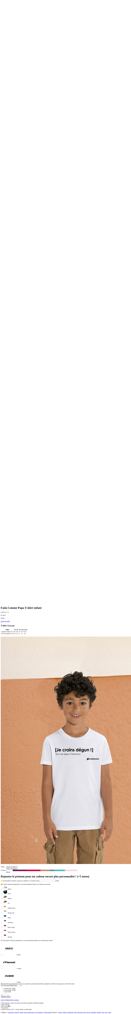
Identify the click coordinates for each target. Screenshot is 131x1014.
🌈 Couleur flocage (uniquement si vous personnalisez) (16, 884)
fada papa (80, 1012)
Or (9, 903)
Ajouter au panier (5, 997)
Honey (19, 982)
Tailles (2, 867)
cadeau (60, 1012)
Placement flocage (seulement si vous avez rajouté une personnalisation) (21, 984)
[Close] (1, 622)
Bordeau (10, 922)
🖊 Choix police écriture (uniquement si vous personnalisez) (17, 940)
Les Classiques (39, 1012)
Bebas (19, 954)
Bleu (9, 917)
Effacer (8, 872)
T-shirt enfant (47, 1012)
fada (75, 1012)
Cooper (19, 968)
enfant (64, 1012)
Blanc (9, 889)
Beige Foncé (11, 908)
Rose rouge (11, 927)
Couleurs (3, 870)
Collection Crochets (13, 1012)
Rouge (10, 937)
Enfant (21, 1012)
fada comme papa (29, 1012)
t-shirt (109, 1012)
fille (85, 1012)
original (99, 1012)
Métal (9, 898)
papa (103, 1012)
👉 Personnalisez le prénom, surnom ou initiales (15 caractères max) (20, 881)
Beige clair (11, 913)
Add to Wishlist (5, 1000)
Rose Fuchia (11, 932)
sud (106, 1012)
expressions (70, 1012)
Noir (9, 893)
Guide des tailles (5, 621)
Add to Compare (14, 1000)
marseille (93, 1012)
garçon (88, 1012)
